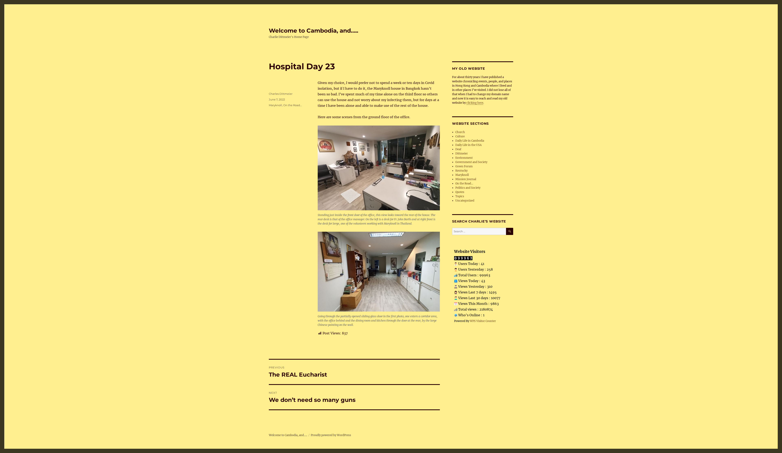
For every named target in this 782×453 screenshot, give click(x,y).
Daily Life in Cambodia (469, 140)
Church (460, 132)
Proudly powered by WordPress (331, 435)
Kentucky (461, 170)
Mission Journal (465, 179)
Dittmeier (461, 153)
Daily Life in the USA (468, 145)
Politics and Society (467, 188)
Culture (460, 136)
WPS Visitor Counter (483, 321)
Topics (459, 196)
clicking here (474, 103)
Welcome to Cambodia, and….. (313, 30)
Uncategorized (464, 200)
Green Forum (464, 166)
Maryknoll (275, 105)
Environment (464, 158)
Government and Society (471, 162)
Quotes (459, 192)
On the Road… (464, 183)
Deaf (458, 149)
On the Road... (292, 105)
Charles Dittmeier (280, 93)
